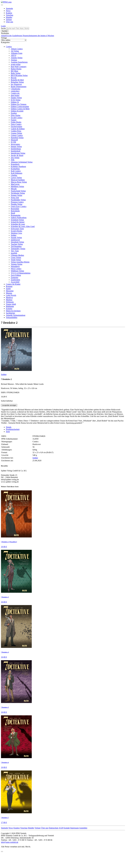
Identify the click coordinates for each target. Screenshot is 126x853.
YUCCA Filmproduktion (20, 273)
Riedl (13, 213)
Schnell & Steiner (17, 222)
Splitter (13, 235)
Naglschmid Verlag (18, 191)
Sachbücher (10, 313)
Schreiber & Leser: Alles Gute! (23, 226)
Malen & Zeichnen (13, 311)
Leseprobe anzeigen (9, 405)
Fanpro (13, 120)
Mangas (9, 293)
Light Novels (11, 295)
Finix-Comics (16, 124)
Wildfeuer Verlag (17, 271)
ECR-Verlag (15, 100)
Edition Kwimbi (17, 111)
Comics (9, 47)
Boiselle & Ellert (17, 80)
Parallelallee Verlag (18, 200)
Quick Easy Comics (18, 206)
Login (3, 26)
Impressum (74, 828)
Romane (9, 286)
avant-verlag (15, 64)
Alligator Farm (16, 53)
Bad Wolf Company (18, 67)
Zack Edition (16, 275)
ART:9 (13, 55)
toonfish (14, 253)
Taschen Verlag (17, 244)
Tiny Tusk (15, 251)
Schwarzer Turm (17, 229)
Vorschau (9, 15)
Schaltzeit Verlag (17, 220)
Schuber (9, 309)
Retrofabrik (15, 211)
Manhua (9, 300)
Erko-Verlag (15, 115)
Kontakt (66, 828)
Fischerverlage (16, 126)
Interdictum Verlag (18, 153)
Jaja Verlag (15, 158)
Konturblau (15, 169)
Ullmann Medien (17, 255)
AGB (61, 828)
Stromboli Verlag (17, 242)
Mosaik (14, 189)
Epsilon (14, 113)
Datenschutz (53, 828)
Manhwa (9, 297)
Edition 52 (15, 102)
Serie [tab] (8, 432)
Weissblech (15, 266)
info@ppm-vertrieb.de (9, 842)
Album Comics (17, 49)
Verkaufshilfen (11, 317)
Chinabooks (15, 89)
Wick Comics (16, 269)
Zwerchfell (15, 282)
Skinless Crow (16, 233)
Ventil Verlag (16, 260)
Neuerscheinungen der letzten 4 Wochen (38, 36)
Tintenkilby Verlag (18, 249)
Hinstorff (14, 140)
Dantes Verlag (16, 98)
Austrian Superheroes (19, 62)
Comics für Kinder (13, 284)
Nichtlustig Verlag (18, 193)
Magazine (10, 291)
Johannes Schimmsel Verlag (21, 162)
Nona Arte (15, 198)
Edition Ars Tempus (18, 104)
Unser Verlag (16, 257)
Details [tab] (8, 427)
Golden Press (16, 131)
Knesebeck (15, 164)
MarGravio (15, 184)
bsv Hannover (16, 84)
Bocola (13, 78)
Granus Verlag (16, 133)
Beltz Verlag (15, 73)
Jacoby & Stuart (17, 155)
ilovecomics (15, 144)
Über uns (9, 22)
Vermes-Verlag (16, 264)
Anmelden (83, 828)
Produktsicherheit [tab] (12, 429)
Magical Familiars (18, 180)
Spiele (8, 289)
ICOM (13, 142)
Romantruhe (15, 215)
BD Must (14, 71)
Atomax (14, 60)
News (8, 11)
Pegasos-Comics (17, 202)
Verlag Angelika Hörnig (20, 262)
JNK (13, 160)
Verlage (9, 20)
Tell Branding (16, 246)
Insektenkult (15, 151)
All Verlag (15, 51)
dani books (15, 95)
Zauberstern (15, 280)
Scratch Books (16, 231)
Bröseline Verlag (17, 82)
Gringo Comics (17, 135)
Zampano (14, 277)
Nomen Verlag (16, 195)
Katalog (9, 13)
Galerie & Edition (18, 129)
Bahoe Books (16, 69)
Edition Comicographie (20, 106)
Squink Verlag (16, 237)
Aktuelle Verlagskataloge (15, 315)
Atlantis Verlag (16, 58)
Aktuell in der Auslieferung (12, 36)
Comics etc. (15, 93)
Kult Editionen (16, 173)
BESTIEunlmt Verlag (19, 75)
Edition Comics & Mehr (20, 109)
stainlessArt (15, 240)
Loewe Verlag (16, 178)
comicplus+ (15, 91)
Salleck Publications (18, 217)
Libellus (14, 175)
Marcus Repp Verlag (19, 182)
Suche (3, 28)
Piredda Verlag (16, 204)
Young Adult (11, 304)
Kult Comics (16, 171)
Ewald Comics (16, 118)
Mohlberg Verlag (17, 186)
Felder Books (16, 122)
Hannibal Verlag (17, 138)
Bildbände (10, 306)
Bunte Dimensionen (18, 86)
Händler (9, 17)
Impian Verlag (16, 146)
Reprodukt (15, 209)
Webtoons (10, 302)
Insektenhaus (16, 149)
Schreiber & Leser (18, 224)
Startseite (9, 8)
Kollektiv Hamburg (18, 166)
